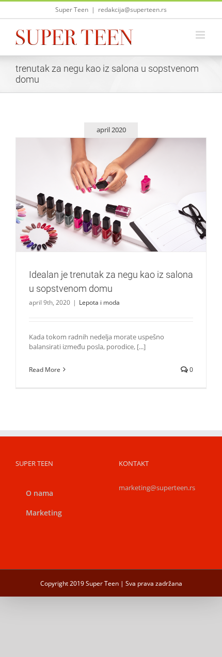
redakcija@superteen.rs (132, 9)
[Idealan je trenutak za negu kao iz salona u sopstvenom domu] (111, 195)
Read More (44, 369)
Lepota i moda (111, 217)
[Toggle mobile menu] (201, 34)
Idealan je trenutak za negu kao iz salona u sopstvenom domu (98, 176)
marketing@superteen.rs (157, 487)
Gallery (123, 176)
